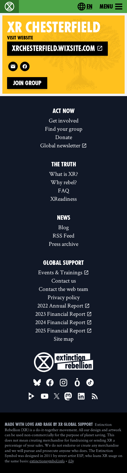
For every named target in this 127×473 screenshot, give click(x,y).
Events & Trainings (61, 272)
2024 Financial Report (61, 322)
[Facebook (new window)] (25, 66)
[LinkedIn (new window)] (81, 396)
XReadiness (63, 199)
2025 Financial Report (61, 330)
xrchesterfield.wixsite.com (54, 48)
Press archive (63, 244)
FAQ (63, 190)
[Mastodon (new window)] (68, 396)
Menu (106, 6)
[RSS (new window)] (95, 396)
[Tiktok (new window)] (90, 382)
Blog (63, 227)
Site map (64, 339)
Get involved (64, 120)
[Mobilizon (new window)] (77, 382)
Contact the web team (63, 289)
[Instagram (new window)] (63, 382)
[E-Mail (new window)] (13, 66)
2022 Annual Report (60, 305)
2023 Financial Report (61, 314)
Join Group (27, 83)
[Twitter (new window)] (56, 396)
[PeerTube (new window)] (31, 396)
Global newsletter (61, 145)
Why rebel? (64, 182)
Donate (63, 137)
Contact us (63, 280)
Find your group (63, 129)
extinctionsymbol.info (47, 461)
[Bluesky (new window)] (37, 382)
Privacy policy (64, 297)
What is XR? (63, 174)
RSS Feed (63, 235)
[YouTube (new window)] (44, 396)
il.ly (71, 461)
